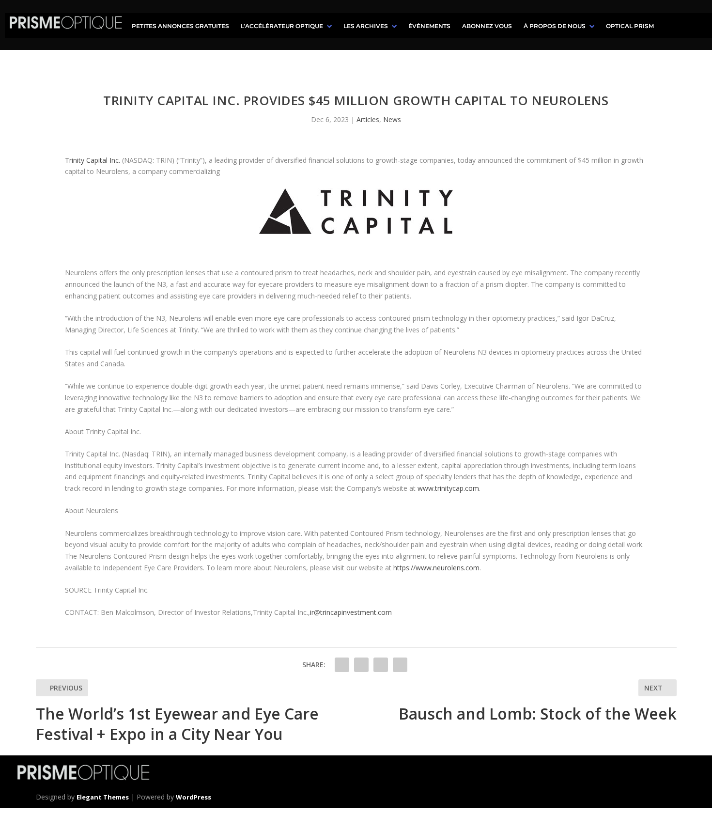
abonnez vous (487, 26)
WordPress (193, 797)
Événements (429, 26)
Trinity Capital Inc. (92, 160)
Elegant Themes (103, 797)
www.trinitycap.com (448, 488)
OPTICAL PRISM (630, 26)
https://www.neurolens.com (436, 567)
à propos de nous (555, 26)
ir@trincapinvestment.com (351, 612)
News (392, 119)
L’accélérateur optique (282, 26)
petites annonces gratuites (180, 26)
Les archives (365, 26)
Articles (367, 119)
